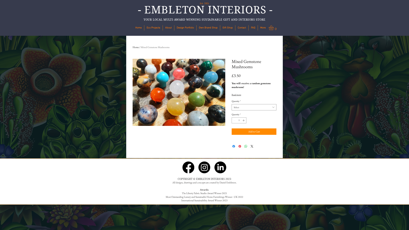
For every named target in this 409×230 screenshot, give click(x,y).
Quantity (236, 101)
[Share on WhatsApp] (246, 146)
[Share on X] (252, 146)
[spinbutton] (239, 120)
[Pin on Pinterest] (240, 146)
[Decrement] (234, 120)
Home (136, 47)
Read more (236, 94)
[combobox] (254, 107)
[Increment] (244, 120)
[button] (208, 28)
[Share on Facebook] (234, 146)
